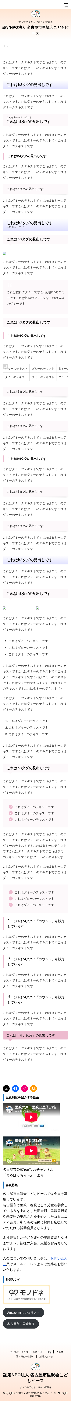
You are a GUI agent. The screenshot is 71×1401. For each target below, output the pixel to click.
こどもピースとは (19, 1351)
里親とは (37, 1351)
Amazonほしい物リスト (23, 1312)
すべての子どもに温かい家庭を (35, 1387)
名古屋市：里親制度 (20, 1324)
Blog (49, 1351)
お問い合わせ (46, 1356)
